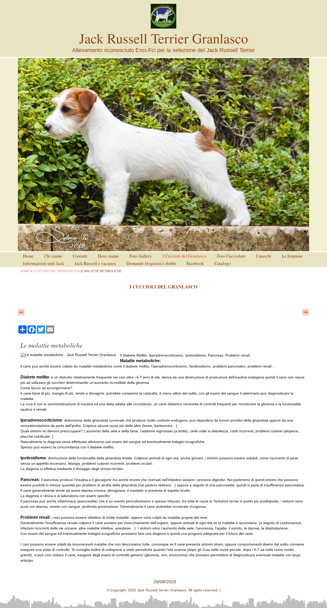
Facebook (195, 263)
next (294, 154)
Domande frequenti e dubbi (151, 263)
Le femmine (292, 256)
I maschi (263, 256)
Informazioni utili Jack (43, 263)
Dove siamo (108, 256)
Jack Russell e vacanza (95, 263)
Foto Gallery (140, 256)
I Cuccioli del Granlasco (184, 256)
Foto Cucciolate (231, 256)
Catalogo (222, 263)
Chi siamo (53, 256)
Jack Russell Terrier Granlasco (163, 38)
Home (28, 256)
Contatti (80, 256)
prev (32, 154)
